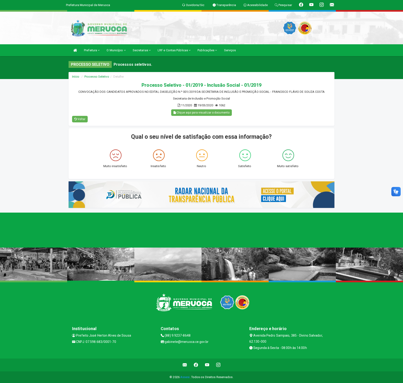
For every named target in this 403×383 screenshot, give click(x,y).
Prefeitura (91, 50)
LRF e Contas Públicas (173, 50)
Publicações (206, 50)
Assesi (185, 377)
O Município (115, 50)
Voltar (81, 119)
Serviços (230, 50)
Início (76, 76)
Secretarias (141, 50)
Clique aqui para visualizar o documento (202, 112)
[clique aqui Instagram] (218, 365)
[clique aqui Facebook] (196, 365)
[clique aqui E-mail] (185, 365)
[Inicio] (75, 50)
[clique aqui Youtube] (207, 365)
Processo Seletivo (96, 76)
